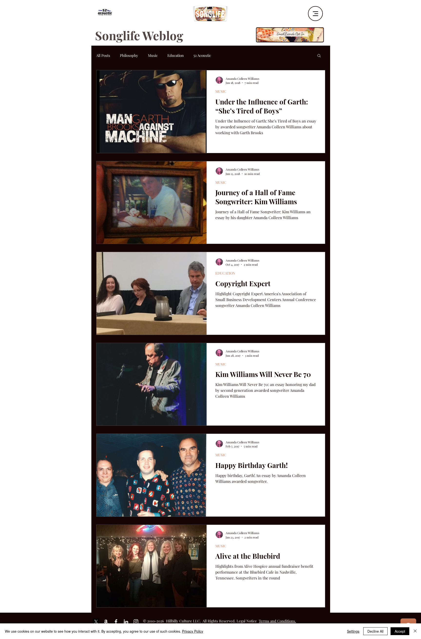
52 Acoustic (202, 55)
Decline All (375, 631)
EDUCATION (225, 273)
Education (175, 55)
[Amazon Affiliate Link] (106, 622)
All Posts (103, 55)
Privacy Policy (192, 631)
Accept (400, 631)
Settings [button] (353, 631)
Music (153, 55)
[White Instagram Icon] (136, 622)
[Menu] (315, 13)
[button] (319, 56)
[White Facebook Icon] (116, 622)
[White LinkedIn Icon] (126, 622)
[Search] (325, 12)
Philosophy (129, 55)
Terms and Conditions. (277, 621)
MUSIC (220, 91)
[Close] (415, 631)
